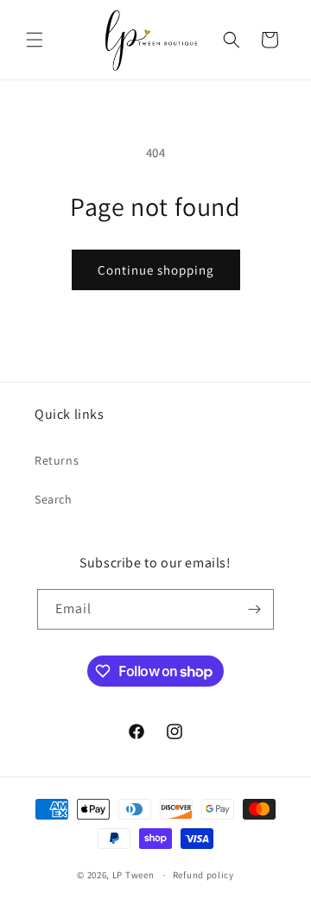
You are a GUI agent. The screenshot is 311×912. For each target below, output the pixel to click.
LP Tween (133, 875)
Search (54, 499)
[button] (35, 40)
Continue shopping (156, 270)
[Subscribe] (254, 609)
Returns (57, 460)
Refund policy (203, 875)
